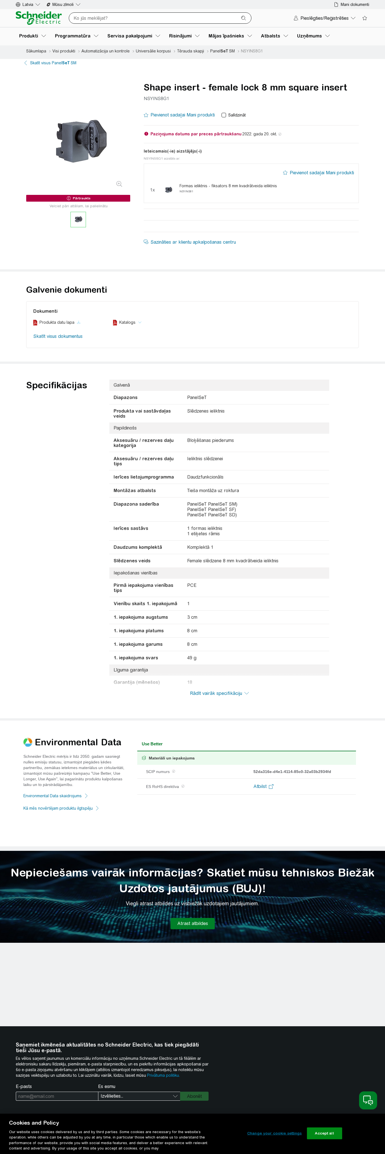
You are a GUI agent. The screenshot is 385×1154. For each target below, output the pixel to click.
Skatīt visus (53, 63)
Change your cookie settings (274, 1133)
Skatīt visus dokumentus (58, 336)
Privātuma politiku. (163, 1075)
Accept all (324, 1133)
